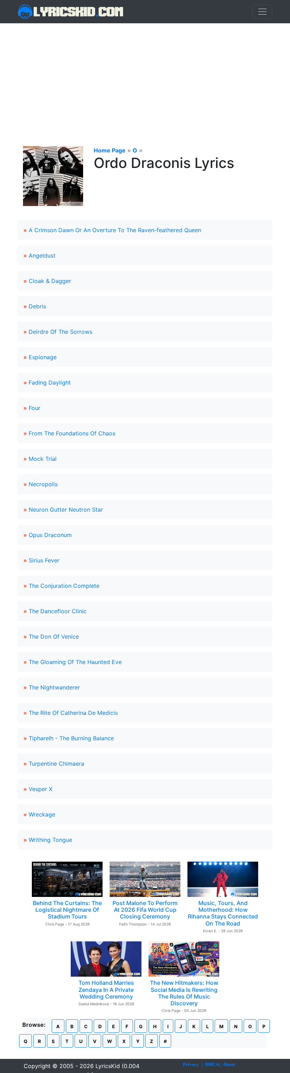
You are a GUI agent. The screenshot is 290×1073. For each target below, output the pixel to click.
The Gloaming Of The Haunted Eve (75, 661)
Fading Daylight (50, 382)
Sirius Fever (44, 560)
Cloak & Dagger (50, 280)
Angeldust (42, 255)
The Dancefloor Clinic (58, 611)
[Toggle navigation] (262, 12)
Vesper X (40, 788)
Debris (37, 306)
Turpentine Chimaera (56, 763)
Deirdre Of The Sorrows (60, 331)
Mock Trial (43, 458)
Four (34, 407)
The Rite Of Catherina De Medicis (73, 712)
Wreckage (42, 814)
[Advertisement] (145, 76)
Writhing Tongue (50, 839)
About (229, 1064)
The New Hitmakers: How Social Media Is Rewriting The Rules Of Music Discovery (184, 993)
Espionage (43, 357)
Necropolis (43, 484)
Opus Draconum (50, 534)
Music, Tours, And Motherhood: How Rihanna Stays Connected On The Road (223, 913)
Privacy (191, 1064)
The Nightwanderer (54, 687)
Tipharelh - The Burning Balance (71, 738)
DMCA (212, 1064)
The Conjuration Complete (64, 585)
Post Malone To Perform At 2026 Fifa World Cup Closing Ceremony (145, 909)
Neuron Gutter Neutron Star (66, 509)
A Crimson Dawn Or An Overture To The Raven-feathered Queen (115, 230)
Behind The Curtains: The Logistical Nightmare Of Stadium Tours (67, 909)
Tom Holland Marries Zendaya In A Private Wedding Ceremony (106, 989)
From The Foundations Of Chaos (72, 433)
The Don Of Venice (54, 636)
